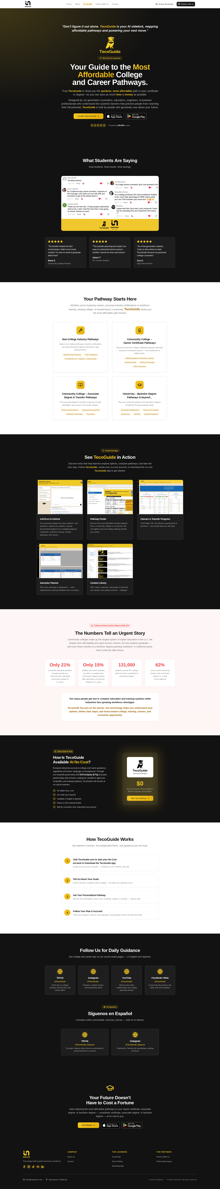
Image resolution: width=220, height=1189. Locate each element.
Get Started (87, 1125)
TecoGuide (87, 4)
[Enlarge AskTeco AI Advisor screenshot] (60, 497)
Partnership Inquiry (164, 1161)
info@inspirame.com (34, 1180)
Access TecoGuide (166, 4)
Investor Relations (156, 1180)
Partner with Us (187, 4)
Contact (115, 4)
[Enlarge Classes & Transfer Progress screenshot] (160, 497)
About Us (71, 1157)
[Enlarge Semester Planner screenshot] (60, 561)
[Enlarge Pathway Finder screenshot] (110, 497)
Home (69, 4)
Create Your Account (87, 116)
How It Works (117, 1161)
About (77, 4)
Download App (118, 1166)
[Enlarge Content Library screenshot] (110, 561)
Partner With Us (102, 4)
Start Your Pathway (138, 798)
